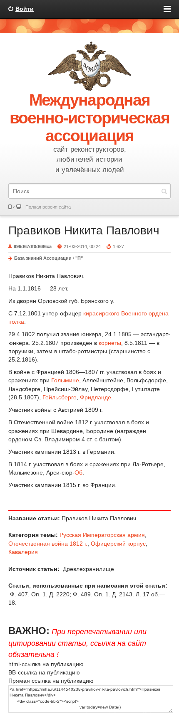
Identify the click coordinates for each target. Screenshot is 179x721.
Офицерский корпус (118, 543)
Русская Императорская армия (102, 535)
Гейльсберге (59, 397)
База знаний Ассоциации (43, 258)
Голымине (65, 380)
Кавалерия (23, 552)
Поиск (164, 191)
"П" (79, 258)
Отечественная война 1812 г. (47, 543)
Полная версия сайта (48, 206)
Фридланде (95, 397)
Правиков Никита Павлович (83, 230)
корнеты (110, 343)
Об (78, 472)
